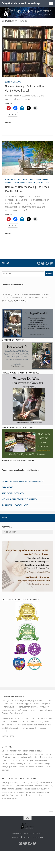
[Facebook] (47, 263)
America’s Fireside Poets (13, 493)
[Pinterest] (38, 263)
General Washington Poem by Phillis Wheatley (23, 481)
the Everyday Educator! (17, 301)
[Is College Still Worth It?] (27, 324)
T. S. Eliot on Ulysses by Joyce (15, 505)
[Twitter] (51, 263)
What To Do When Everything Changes (19, 427)
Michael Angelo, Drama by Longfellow (19, 499)
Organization (43, 183)
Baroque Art (7, 487)
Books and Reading (13, 82)
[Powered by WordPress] (21, 837)
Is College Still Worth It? (13, 340)
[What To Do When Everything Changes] (27, 400)
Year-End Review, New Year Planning (18, 460)
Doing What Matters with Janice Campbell (21, 3)
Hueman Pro (38, 837)
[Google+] (42, 263)
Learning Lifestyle (28, 183)
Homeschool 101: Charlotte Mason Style (20, 373)
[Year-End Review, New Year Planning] (27, 444)
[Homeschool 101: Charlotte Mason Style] (27, 356)
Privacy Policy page (9, 798)
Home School (28, 179)
